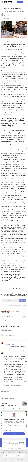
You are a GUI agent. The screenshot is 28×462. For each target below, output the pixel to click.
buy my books (9, 279)
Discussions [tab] (11, 398)
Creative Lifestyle (6, 6)
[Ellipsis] (26, 343)
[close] (24, 413)
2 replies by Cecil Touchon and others (14, 385)
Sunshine (6, 343)
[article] (14, 405)
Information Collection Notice (18, 443)
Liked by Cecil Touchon (10, 344)
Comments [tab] (4, 330)
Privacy (13, 452)
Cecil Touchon (7, 13)
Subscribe (20, 2)
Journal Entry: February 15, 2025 (8, 405)
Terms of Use (21, 442)
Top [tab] (2, 398)
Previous (5, 321)
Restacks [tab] (10, 330)
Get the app (20, 455)
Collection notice (23, 452)
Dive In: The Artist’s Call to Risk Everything (10, 402)
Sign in (25, 2)
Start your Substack (10, 455)
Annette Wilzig (7, 353)
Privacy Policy (15, 444)
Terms (17, 452)
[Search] (25, 398)
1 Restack (17, 311)
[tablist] (7, 330)
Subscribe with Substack (15, 439)
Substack (7, 459)
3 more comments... (5, 391)
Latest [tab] (6, 398)
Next (23, 321)
